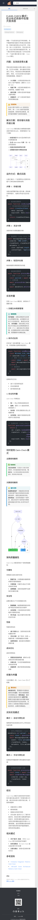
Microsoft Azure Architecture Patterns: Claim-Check (19, 867)
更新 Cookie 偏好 (10, 881)
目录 (9, 8)
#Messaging (20, 32)
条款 (15, 916)
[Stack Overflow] (20, 912)
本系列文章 (25, 8)
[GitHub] (14, 912)
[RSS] (23, 912)
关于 (18, 893)
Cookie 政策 (20, 916)
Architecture (7, 29)
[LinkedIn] (16, 912)
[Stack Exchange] (18, 912)
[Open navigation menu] (3, 3)
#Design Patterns (9, 32)
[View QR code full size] (18, 902)
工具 (18, 895)
